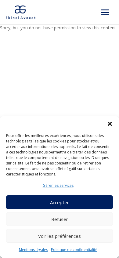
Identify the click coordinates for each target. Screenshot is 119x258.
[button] (110, 124)
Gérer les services (58, 185)
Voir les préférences (59, 236)
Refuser (59, 219)
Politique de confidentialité (74, 249)
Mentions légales (33, 249)
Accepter (59, 202)
